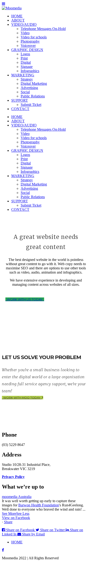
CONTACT (20, 109)
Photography (30, 41)
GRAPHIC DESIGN (27, 50)
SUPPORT (19, 100)
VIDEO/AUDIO (24, 24)
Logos (25, 54)
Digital (26, 62)
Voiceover (28, 46)
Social (25, 92)
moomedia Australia (16, 497)
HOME (17, 16)
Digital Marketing (34, 83)
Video (25, 33)
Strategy (27, 79)
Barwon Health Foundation (38, 505)
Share (8, 522)
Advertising (29, 88)
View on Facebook (16, 518)
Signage (27, 67)
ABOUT (18, 20)
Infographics (30, 71)
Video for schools (34, 37)
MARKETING (22, 75)
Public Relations (33, 96)
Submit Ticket (31, 105)
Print (24, 58)
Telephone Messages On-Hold (43, 29)
